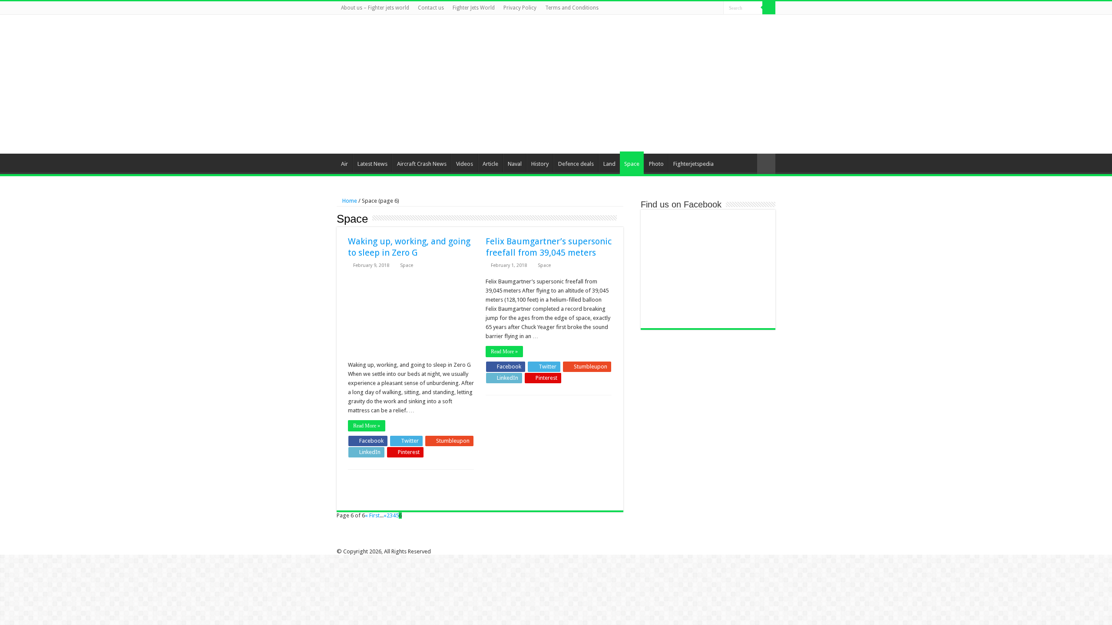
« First (372, 515)
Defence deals (576, 164)
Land (609, 164)
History (540, 164)
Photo (656, 164)
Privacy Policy (519, 8)
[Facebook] (684, 8)
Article (490, 164)
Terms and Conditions (572, 8)
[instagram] (717, 8)
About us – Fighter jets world (375, 8)
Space (631, 164)
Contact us (431, 8)
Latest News (372, 164)
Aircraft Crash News (422, 164)
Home (349, 200)
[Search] (768, 7)
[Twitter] (692, 8)
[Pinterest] (700, 8)
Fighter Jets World (474, 8)
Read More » (366, 426)
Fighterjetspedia (693, 164)
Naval (515, 164)
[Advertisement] (611, 84)
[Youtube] (708, 8)
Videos (464, 164)
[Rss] (675, 8)
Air (344, 164)
